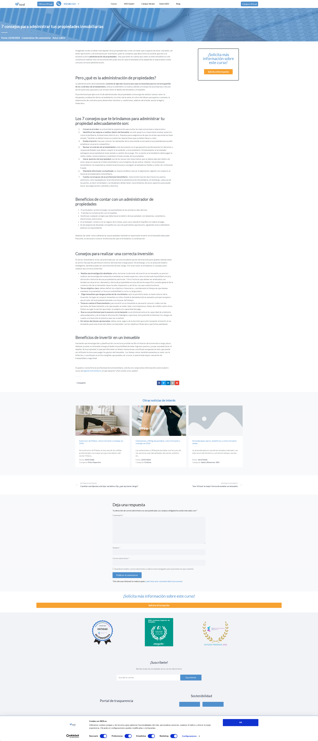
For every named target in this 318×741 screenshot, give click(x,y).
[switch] (128, 736)
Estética (148, 462)
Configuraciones (189, 736)
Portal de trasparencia (116, 701)
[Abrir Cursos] (118, 3)
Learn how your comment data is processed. (164, 581)
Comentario (118, 515)
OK (240, 722)
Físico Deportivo (94, 462)
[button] (159, 383)
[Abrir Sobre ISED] (171, 3)
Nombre (116, 548)
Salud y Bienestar (208, 462)
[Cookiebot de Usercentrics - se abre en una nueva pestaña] (73, 736)
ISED (218, 462)
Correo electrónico (121, 558)
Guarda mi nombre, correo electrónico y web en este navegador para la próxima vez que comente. (154, 569)
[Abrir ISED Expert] (136, 3)
